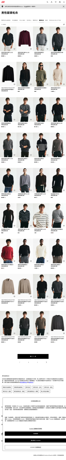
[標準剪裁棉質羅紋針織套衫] (58, 38)
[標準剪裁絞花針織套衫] (58, 215)
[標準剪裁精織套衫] (41, 38)
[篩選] (64, 24)
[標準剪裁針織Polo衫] (8, 38)
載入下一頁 (33, 356)
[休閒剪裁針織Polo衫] (24, 180)
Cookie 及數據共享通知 (35, 428)
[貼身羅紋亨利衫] (58, 180)
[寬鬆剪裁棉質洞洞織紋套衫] (24, 74)
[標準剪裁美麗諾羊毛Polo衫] (8, 286)
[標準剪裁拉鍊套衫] (24, 145)
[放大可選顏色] (52, 56)
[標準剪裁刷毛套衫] (58, 74)
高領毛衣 (31, 382)
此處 (26, 6)
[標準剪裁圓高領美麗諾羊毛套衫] (8, 74)
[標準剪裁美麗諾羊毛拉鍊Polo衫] (24, 323)
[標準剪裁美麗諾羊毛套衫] (24, 286)
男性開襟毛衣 (23, 382)
